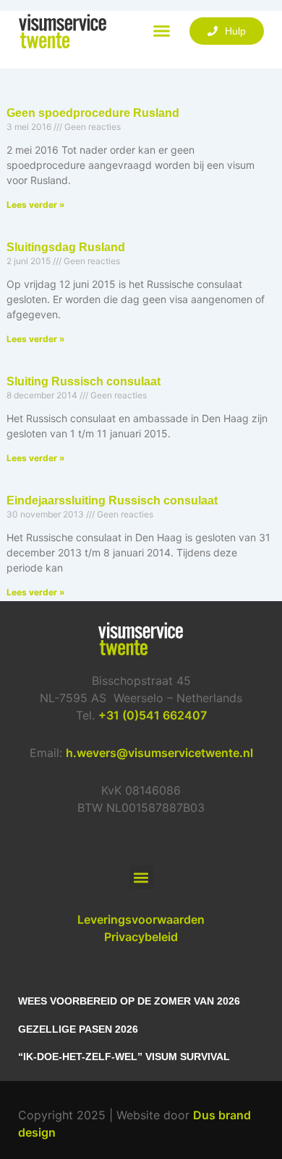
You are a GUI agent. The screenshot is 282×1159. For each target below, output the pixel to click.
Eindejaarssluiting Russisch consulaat (112, 500)
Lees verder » (36, 204)
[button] (162, 31)
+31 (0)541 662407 (152, 715)
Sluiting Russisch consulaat (84, 381)
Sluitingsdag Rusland (66, 247)
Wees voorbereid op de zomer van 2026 (129, 1001)
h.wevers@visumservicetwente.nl (159, 752)
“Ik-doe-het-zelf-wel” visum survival (124, 1056)
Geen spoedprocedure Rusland (93, 113)
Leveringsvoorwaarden (141, 919)
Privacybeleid (141, 937)
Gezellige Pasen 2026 (78, 1029)
